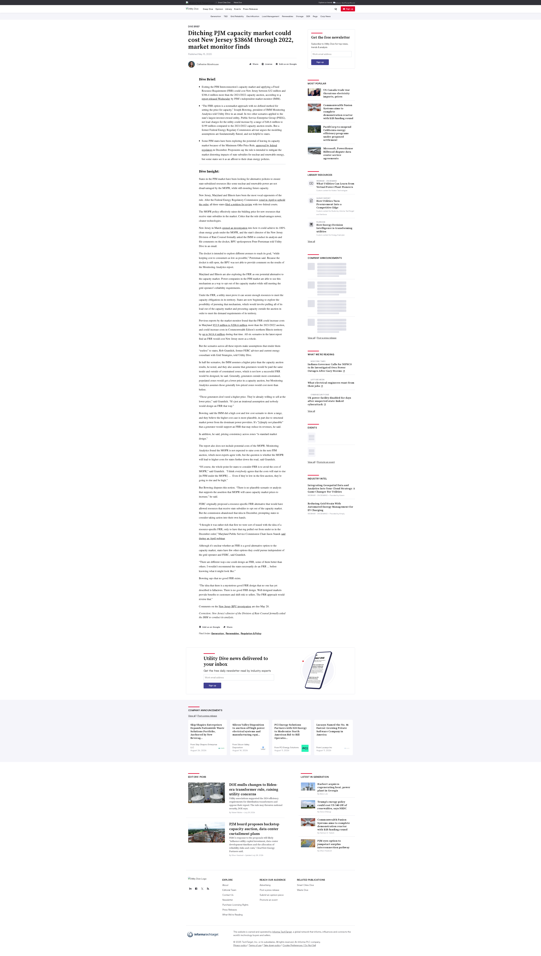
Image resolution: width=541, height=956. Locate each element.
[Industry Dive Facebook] (196, 889)
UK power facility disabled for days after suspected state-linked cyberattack (329, 401)
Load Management (270, 16)
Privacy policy (240, 945)
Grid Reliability (237, 16)
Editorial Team (229, 890)
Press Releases (250, 9)
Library (228, 9)
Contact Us (227, 894)
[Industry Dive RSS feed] (208, 889)
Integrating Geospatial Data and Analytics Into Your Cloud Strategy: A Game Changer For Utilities (331, 488)
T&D (226, 16)
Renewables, (233, 633)
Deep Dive (208, 9)
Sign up (349, 9)
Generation (215, 16)
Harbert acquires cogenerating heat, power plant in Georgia (333, 787)
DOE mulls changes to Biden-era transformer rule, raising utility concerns (253, 789)
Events (237, 9)
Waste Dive (238, 2)
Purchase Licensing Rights (235, 904)
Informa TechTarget (282, 931)
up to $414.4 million (213, 334)
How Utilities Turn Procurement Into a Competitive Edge (329, 204)
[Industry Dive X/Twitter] (202, 889)
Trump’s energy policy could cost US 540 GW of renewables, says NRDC (332, 805)
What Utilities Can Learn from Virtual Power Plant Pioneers (335, 185)
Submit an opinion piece (272, 894)
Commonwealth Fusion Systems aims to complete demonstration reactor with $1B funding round (338, 111)
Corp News (325, 16)
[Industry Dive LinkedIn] (190, 889)
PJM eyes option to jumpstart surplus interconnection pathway (333, 844)
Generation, (218, 633)
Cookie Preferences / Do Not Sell (299, 945)
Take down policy (272, 945)
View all (311, 241)
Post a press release (326, 337)
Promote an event (326, 462)
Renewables (287, 16)
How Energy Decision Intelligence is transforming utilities (334, 228)
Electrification (253, 16)
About (225, 885)
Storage (299, 16)
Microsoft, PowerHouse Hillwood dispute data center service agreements (338, 153)
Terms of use (255, 945)
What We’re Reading (232, 914)
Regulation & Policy (251, 633)
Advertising (265, 885)
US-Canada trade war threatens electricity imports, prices (336, 93)
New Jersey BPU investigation (235, 606)
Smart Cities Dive (224, 2)
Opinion (219, 9)
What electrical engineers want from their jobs (331, 384)
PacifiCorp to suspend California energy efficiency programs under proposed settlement (337, 133)
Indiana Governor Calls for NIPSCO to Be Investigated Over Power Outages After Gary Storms (330, 367)
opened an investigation (234, 228)
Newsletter (227, 899)
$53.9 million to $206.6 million (230, 325)
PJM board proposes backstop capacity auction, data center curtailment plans (254, 829)
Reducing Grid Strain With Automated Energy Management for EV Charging (330, 507)
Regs (315, 16)
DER (308, 16)
